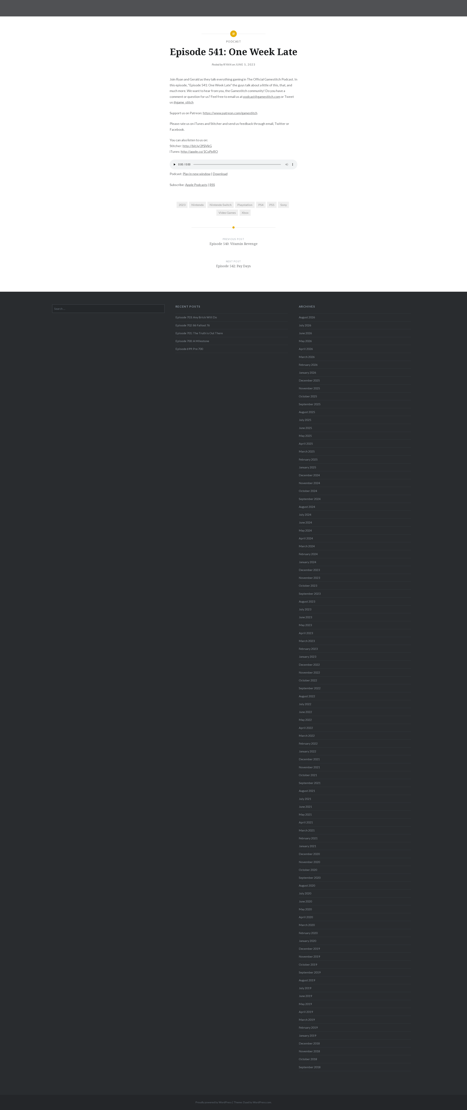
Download (220, 174)
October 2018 (308, 1059)
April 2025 (306, 443)
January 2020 (307, 940)
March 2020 (307, 925)
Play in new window (197, 174)
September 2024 (310, 499)
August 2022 (307, 696)
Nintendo (197, 204)
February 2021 (308, 838)
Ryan (227, 64)
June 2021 (305, 806)
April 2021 (306, 822)
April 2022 (306, 727)
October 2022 (308, 680)
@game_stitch (183, 102)
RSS (212, 185)
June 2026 (305, 333)
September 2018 (310, 1067)
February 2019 (308, 1027)
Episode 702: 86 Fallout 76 (192, 325)
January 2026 (307, 372)
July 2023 (305, 609)
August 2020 (307, 885)
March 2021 (307, 830)
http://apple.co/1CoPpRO (199, 151)
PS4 (260, 204)
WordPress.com (262, 1102)
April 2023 (306, 633)
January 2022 (307, 751)
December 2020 (309, 854)
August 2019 (307, 980)
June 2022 (305, 712)
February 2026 (308, 364)
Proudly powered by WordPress (213, 1102)
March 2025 (307, 451)
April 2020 (306, 917)
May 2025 (305, 435)
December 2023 (309, 570)
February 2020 (308, 933)
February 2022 (308, 743)
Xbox (245, 212)
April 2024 (306, 538)
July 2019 (305, 988)
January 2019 (307, 1035)
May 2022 (305, 719)
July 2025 (305, 419)
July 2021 (305, 798)
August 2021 (307, 790)
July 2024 (305, 514)
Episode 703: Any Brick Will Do (196, 317)
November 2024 (309, 483)
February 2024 (308, 554)
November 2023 (309, 577)
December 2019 (309, 948)
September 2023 (310, 593)
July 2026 (305, 325)
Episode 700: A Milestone (192, 341)
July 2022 (305, 704)
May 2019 (305, 1004)
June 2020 (305, 901)
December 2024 (309, 475)
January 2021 (307, 846)
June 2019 (305, 996)
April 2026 (306, 348)
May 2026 (305, 341)
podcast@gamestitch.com (261, 97)
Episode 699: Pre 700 (189, 348)
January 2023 (307, 656)
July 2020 (305, 893)
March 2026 (307, 357)
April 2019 (306, 1011)
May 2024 (305, 530)
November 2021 (309, 767)
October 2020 (308, 869)
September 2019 (310, 972)
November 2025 (309, 388)
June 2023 (305, 617)
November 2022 (309, 672)
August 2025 (307, 412)
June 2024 (305, 522)
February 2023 (308, 648)
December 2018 (309, 1043)
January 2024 (307, 562)
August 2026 (307, 317)
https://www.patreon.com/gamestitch (230, 113)
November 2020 (309, 862)
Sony (283, 204)
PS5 (271, 204)
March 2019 (307, 1019)
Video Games (227, 212)
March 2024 (307, 546)
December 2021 (309, 759)
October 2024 (308, 490)
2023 (182, 204)
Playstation (244, 204)
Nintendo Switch (220, 204)
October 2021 (308, 775)
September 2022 (310, 688)
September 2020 (310, 877)
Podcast (233, 41)
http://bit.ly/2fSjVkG (197, 146)
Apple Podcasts (196, 185)
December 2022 (309, 664)
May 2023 (305, 625)
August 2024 (307, 506)
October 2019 (308, 964)
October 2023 (308, 585)
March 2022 (307, 735)
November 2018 (309, 1051)
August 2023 (307, 601)
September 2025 (310, 404)
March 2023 (307, 641)
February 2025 (308, 459)
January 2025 (307, 467)
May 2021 (305, 814)
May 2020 (305, 909)
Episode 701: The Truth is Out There (199, 333)
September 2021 (310, 783)
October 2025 (308, 396)
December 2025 (309, 380)
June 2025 (305, 428)
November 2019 (309, 956)
